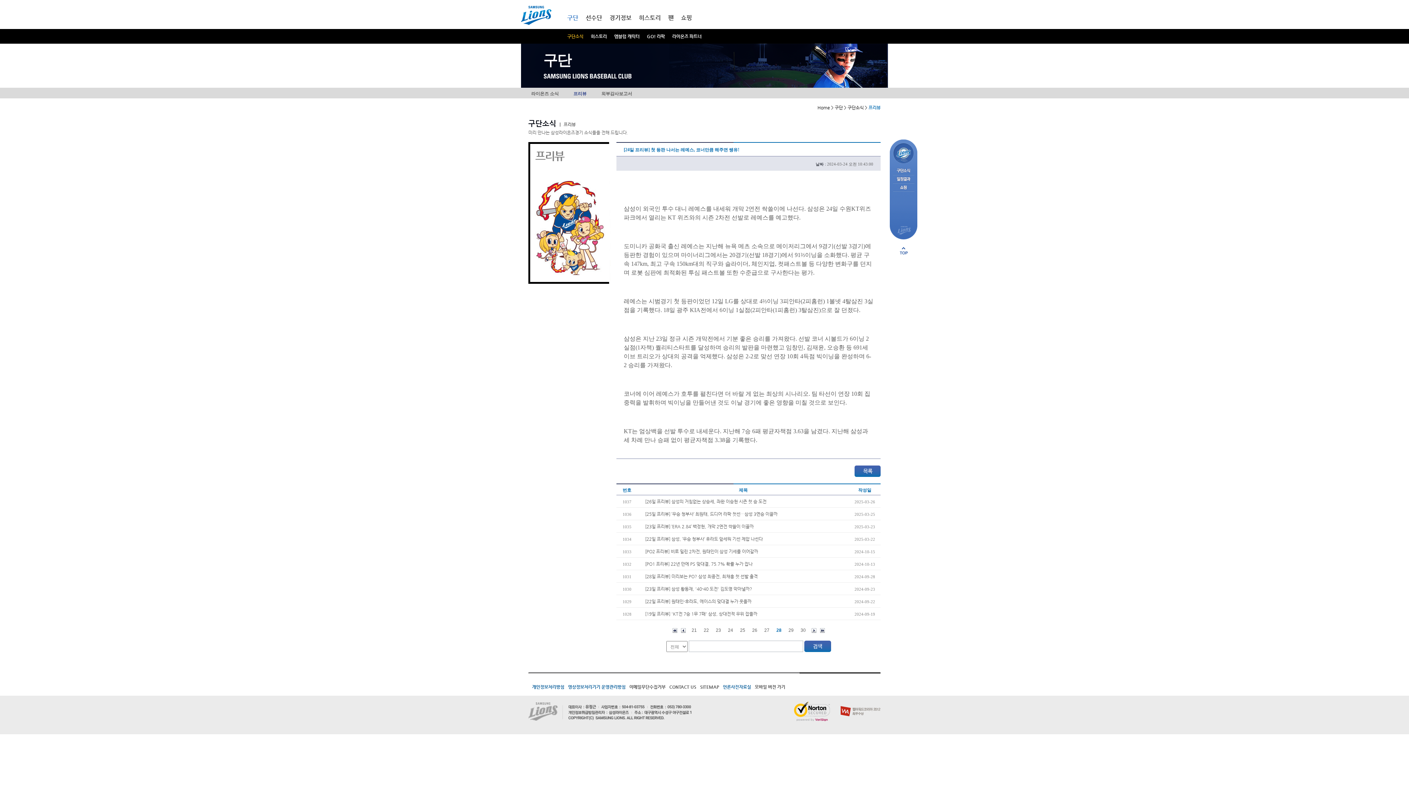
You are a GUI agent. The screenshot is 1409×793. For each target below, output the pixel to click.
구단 (572, 17)
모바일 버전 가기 (770, 686)
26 (754, 630)
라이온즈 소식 (545, 93)
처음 (675, 630)
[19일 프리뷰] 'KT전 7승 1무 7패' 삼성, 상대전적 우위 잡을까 (701, 613)
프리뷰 (580, 93)
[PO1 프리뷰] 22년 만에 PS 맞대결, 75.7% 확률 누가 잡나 (699, 563)
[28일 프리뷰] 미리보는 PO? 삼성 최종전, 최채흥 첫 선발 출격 (701, 576)
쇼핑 (686, 17)
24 (730, 630)
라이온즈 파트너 (687, 36)
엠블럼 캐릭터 (627, 36)
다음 (814, 630)
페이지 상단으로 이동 (904, 250)
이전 (683, 630)
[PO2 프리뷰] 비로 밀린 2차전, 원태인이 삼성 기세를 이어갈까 (701, 551)
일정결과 (903, 179)
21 (694, 630)
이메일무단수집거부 (647, 686)
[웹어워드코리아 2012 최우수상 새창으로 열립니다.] (861, 704)
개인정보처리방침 (548, 686)
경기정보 (620, 17)
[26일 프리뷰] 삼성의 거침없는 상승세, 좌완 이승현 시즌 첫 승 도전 (706, 501)
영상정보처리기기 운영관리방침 (597, 686)
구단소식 (575, 36)
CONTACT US (682, 686)
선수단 (594, 17)
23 (718, 630)
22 (706, 630)
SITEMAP (709, 686)
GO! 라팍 (656, 36)
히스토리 (599, 36)
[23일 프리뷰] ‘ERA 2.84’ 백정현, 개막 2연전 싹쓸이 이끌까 (699, 526)
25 (742, 630)
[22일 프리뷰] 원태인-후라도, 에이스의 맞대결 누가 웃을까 (698, 601)
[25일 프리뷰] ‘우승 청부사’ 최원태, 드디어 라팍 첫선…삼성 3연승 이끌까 (711, 514)
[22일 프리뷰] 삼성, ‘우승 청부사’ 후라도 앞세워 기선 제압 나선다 (704, 539)
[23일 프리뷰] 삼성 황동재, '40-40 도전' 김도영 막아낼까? (698, 588)
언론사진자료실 (737, 686)
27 (766, 630)
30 (803, 630)
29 (791, 630)
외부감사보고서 (616, 93)
